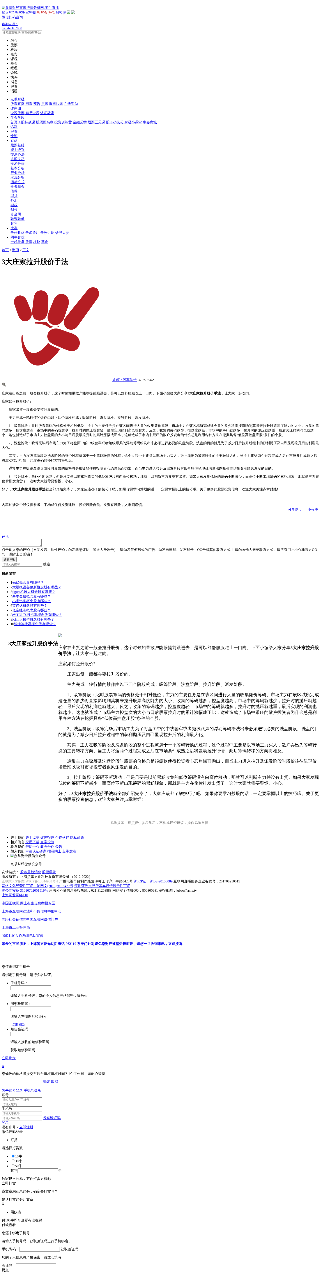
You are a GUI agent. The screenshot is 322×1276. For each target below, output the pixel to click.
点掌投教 (47, 842)
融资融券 (18, 219)
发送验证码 (52, 1118)
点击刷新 (18, 1024)
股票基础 (18, 145)
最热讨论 (47, 232)
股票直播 (18, 104)
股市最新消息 (30, 872)
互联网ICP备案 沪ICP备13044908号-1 (30, 881)
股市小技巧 (115, 122)
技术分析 (18, 163)
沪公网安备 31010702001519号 (25, 890)
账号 (5, 1095)
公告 (58, 846)
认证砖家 (47, 113)
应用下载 (32, 842)
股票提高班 (44, 122)
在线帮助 (71, 104)
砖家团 (16, 108)
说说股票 (18, 113)
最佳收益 (18, 232)
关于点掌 (32, 837)
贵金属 (16, 214)
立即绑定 (9, 1058)
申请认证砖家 (35, 851)
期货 (14, 196)
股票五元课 (96, 122)
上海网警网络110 (15, 895)
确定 (46, 1082)
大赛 (14, 228)
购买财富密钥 (25, 12)
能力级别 (18, 150)
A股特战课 (26, 122)
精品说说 (32, 113)
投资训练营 (63, 122)
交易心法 (18, 154)
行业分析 (18, 173)
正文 (25, 250)
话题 (14, 127)
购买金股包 (46, 12)
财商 (14, 140)
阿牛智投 (18, 237)
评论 (5, 536)
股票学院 (49, 872)
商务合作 (47, 846)
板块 (36, 242)
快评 (14, 136)
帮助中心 (32, 846)
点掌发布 (69, 851)
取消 (54, 1082)
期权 (14, 205)
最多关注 (32, 232)
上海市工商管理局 (16, 927)
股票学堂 (124, 380)
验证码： (9, 1265)
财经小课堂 (133, 122)
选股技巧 (18, 159)
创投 (14, 209)
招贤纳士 (54, 851)
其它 (14, 223)
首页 (14, 122)
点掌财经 (18, 99)
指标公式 (18, 182)
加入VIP (8, 12)
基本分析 (18, 168)
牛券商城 (150, 122)
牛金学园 (18, 117)
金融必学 (80, 122)
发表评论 (9, 559)
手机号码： (10, 1249)
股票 (28, 242)
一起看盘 (18, 242)
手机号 (7, 1109)
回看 (28, 104)
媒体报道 (47, 837)
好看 (14, 131)
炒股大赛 (62, 232)
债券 (14, 191)
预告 (36, 104)
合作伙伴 (62, 837)
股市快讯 (56, 104)
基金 (44, 242)
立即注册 (26, 1127)
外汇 (14, 200)
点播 (44, 104)
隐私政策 (77, 837)
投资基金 (18, 186)
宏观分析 (18, 177)
